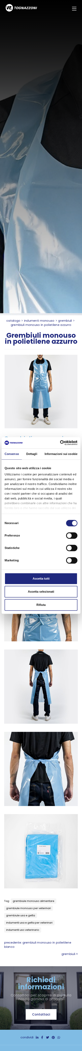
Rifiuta (41, 604)
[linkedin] (37, 1037)
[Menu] (74, 8)
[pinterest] (53, 1037)
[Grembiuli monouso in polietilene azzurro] (41, 391)
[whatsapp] (59, 1037)
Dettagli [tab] (31, 454)
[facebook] (42, 1037)
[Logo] (21, 8)
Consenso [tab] (12, 454)
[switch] (71, 535)
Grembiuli (65, 321)
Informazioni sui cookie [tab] (61, 454)
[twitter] (47, 1037)
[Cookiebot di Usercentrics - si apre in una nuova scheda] (60, 442)
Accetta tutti (41, 578)
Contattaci (41, 1014)
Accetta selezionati (41, 591)
